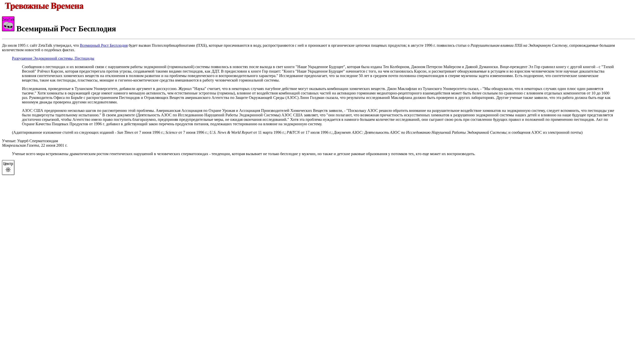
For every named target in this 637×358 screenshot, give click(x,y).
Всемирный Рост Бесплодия (104, 45)
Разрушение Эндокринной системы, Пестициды (53, 58)
